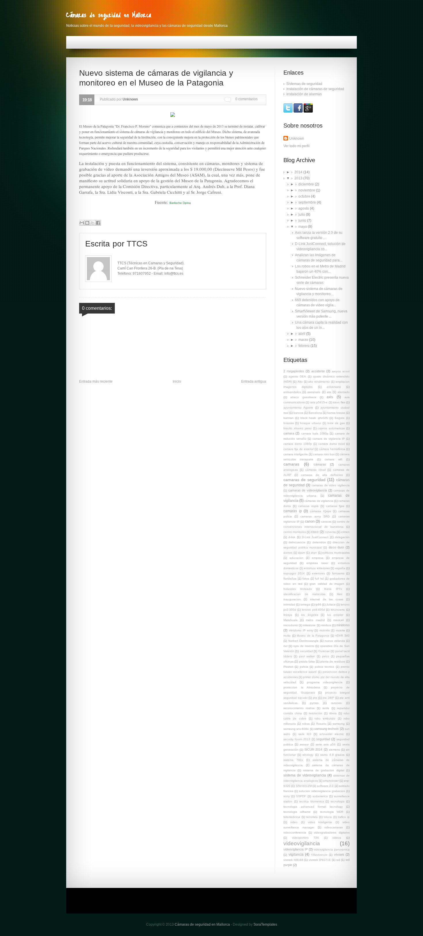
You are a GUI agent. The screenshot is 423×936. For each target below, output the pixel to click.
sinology (307, 754)
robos (306, 723)
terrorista (312, 817)
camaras (291, 464)
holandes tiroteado (297, 589)
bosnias (288, 423)
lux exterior (335, 614)
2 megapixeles (293, 371)
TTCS (137, 243)
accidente (318, 371)
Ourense (324, 651)
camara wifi (333, 459)
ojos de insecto (303, 646)
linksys (287, 614)
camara (288, 433)
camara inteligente (295, 454)
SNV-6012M (304, 785)
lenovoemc (338, 609)
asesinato (313, 392)
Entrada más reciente (96, 381)
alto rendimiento (319, 381)
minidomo (343, 625)
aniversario (334, 386)
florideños (289, 578)
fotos (305, 578)
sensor (304, 744)
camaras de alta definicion (322, 474)
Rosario (321, 723)
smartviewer (331, 780)
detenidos (319, 542)
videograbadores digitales (332, 832)
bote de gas (336, 423)
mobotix (324, 630)
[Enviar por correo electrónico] (82, 223)
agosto (304, 208)
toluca (328, 817)
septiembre (307, 202)
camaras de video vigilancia (331, 485)
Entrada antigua (253, 381)
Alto (300, 381)
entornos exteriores (317, 568)
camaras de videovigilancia (307, 490)
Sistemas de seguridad (304, 84)
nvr (285, 646)
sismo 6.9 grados (332, 754)
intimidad (289, 604)
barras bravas (336, 412)
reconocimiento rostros (299, 708)
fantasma (338, 573)
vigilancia (296, 855)
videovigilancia (301, 843)
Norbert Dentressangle (303, 640)
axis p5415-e (318, 402)
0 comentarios (246, 99)
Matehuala (290, 620)
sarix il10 (304, 734)
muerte (340, 630)
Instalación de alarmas (304, 94)
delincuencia (297, 542)
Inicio (177, 381)
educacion (296, 557)
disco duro (336, 547)
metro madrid (315, 620)
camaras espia (308, 506)
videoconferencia (294, 832)
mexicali (338, 620)
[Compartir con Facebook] (98, 223)
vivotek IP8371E (320, 859)
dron (314, 552)
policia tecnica (324, 666)
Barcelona (315, 412)
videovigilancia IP (295, 849)
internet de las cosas (327, 599)
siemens (334, 749)
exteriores (318, 573)
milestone (309, 625)
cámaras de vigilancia (318, 500)
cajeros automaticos (331, 428)
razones (336, 703)
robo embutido (325, 718)
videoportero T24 (305, 837)
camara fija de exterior (298, 449)
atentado (344, 392)
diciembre (306, 184)
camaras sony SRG (314, 516)
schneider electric (331, 734)
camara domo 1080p (297, 443)
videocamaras (333, 827)
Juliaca (331, 604)
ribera (333, 713)
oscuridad (306, 651)
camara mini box (324, 454)
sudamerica (320, 796)
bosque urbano (310, 423)
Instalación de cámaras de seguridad (315, 89)
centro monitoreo (294, 531)
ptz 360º (328, 697)
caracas (326, 521)
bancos (298, 412)
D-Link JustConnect (315, 537)
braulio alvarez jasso (297, 428)
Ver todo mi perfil (296, 146)
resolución (315, 713)
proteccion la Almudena (301, 687)
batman (288, 417)
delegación (342, 537)
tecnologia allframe (296, 811)
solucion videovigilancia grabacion (322, 791)
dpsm (301, 552)
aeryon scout (341, 371)
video (294, 822)
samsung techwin (326, 728)
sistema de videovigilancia (304, 775)
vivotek (339, 854)
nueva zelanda (335, 640)
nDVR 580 (342, 635)
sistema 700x (293, 760)
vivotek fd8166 (293, 859)
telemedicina (291, 817)
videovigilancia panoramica (332, 849)
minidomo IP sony (301, 630)
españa (340, 568)
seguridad (323, 739)
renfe (325, 708)
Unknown (296, 138)
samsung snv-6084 (296, 728)
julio (302, 214)
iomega (305, 604)
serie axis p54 (326, 744)
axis (330, 397)
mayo (303, 227)
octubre (304, 196)
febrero (304, 346)
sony (286, 796)
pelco (325, 656)
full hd (319, 578)
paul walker (307, 656)
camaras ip (292, 511)
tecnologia (337, 801)
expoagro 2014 (294, 573)
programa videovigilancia (325, 682)
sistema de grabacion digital (323, 770)
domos (287, 552)
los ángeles (309, 614)
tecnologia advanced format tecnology (313, 806)
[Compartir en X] (93, 223)
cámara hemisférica (332, 449)
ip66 (318, 604)
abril (302, 334)
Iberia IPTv (333, 589)
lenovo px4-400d (313, 609)
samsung (339, 723)
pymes (314, 703)
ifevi (339, 594)
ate (329, 392)
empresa (317, 557)
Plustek (288, 666)
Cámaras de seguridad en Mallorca (108, 14)
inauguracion (292, 599)
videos (336, 837)
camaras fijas (335, 506)
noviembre (307, 190)
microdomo (290, 625)
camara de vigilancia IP (329, 438)
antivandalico (292, 392)
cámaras (320, 464)
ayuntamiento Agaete (298, 407)
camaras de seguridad (304, 479)
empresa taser (317, 563)
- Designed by (253, 924)
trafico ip (344, 817)
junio (302, 221)
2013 (298, 178)
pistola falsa (307, 661)
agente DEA (297, 376)
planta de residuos (332, 661)
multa (287, 635)
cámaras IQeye (320, 511)
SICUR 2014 (313, 749)
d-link (291, 537)
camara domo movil (331, 443)
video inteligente (320, 822)
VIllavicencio (319, 854)
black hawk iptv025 (313, 417)
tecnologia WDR (331, 811)
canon (310, 521)
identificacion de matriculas (304, 594)
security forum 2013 (296, 739)
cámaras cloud (315, 469)
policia (304, 666)
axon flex (339, 402)
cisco (315, 531)
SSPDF (301, 796)
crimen (345, 531)
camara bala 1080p (315, 433)
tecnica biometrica (311, 801)
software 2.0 (325, 785)
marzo (303, 340)
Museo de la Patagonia (313, 635)
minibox (326, 625)
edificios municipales (336, 552)
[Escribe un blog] (87, 223)
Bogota (339, 417)
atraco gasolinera (303, 397)
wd (338, 859)
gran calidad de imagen (327, 583)
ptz (315, 697)
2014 (298, 172)
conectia (330, 531)
